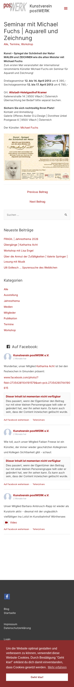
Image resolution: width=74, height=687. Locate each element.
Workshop (27, 44)
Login (7, 639)
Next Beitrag (37, 201)
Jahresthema (12, 300)
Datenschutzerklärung (17, 627)
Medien (8, 306)
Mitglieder (10, 312)
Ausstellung (11, 294)
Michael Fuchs (29, 127)
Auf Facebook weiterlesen (16, 420)
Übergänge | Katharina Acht (21, 244)
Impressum (10, 624)
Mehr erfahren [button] (57, 667)
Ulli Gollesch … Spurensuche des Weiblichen (30, 267)
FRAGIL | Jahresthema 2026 (21, 238)
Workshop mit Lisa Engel (18, 250)
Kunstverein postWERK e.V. (31, 355)
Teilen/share (39, 420)
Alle (6, 44)
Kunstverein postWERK (41, 8)
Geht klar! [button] (37, 677)
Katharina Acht (45, 366)
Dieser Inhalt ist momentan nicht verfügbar (33, 396)
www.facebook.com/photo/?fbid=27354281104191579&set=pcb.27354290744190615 (37, 382)
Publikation (10, 318)
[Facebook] (7, 596)
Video (13, 522)
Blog (7, 608)
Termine (15, 44)
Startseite (10, 612)
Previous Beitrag (37, 192)
